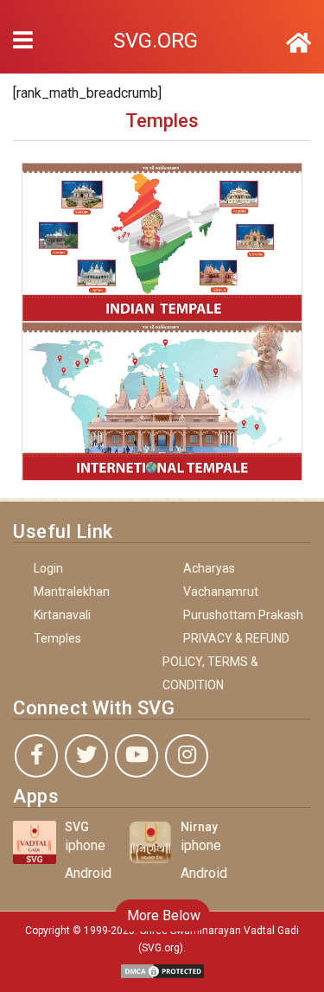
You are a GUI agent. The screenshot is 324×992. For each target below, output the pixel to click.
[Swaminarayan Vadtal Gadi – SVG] (298, 43)
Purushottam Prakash (243, 615)
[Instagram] (186, 756)
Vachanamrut (220, 591)
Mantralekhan (72, 591)
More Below (162, 915)
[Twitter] (86, 756)
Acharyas (209, 568)
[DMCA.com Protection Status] (162, 970)
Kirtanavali (62, 615)
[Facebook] (36, 756)
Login (48, 568)
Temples (57, 638)
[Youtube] (136, 756)
